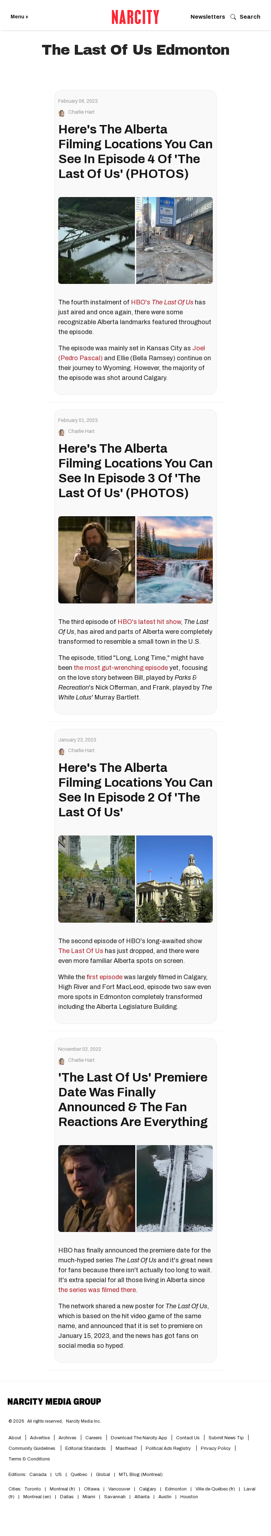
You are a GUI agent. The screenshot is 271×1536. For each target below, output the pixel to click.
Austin (164, 1496)
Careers (93, 1437)
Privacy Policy (216, 1448)
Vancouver (119, 1489)
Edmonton (176, 1489)
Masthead (126, 1448)
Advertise (40, 1437)
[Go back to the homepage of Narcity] (135, 17)
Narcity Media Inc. (83, 1421)
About (14, 1437)
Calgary (147, 1489)
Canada (38, 1474)
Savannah (115, 1496)
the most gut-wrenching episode (121, 667)
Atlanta (142, 1496)
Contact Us (188, 1437)
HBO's (140, 302)
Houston (189, 1496)
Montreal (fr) (62, 1489)
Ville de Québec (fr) (215, 1489)
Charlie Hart (81, 112)
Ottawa (92, 1489)
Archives (68, 1437)
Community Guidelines (32, 1448)
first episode (104, 977)
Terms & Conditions (29, 1459)
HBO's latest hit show (149, 621)
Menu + (20, 16)
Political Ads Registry (169, 1448)
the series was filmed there (97, 1289)
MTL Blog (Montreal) (141, 1474)
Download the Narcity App (139, 1437)
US (58, 1474)
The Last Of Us (172, 302)
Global (103, 1474)
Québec (79, 1474)
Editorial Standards (86, 1448)
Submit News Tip (226, 1437)
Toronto (32, 1489)
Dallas (67, 1496)
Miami (89, 1496)
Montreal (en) (37, 1496)
